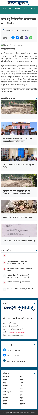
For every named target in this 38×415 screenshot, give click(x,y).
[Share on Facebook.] (13, 37)
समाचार (17, 8)
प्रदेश (25, 8)
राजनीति (5, 398)
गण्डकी (22, 383)
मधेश (4, 395)
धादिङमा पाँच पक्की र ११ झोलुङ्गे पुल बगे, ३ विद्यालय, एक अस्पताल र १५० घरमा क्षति (17, 192)
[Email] (21, 37)
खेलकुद (5, 383)
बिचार (21, 389)
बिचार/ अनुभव (7, 392)
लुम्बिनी (5, 401)
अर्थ (21, 376)
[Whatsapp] (30, 37)
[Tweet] (17, 37)
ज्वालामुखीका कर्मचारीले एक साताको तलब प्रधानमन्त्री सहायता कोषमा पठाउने (17, 140)
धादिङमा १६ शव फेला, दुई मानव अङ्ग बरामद (17, 217)
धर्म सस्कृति (6, 386)
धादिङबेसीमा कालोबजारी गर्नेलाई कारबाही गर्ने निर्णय (18, 166)
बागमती (5, 389)
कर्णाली (5, 379)
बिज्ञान (21, 392)
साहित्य (33, 8)
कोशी (21, 379)
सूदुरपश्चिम (22, 404)
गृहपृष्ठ (4, 8)
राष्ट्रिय (10, 8)
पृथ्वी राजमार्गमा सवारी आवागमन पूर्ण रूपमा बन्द (19, 240)
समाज (21, 401)
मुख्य (21, 395)
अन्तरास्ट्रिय (6, 376)
